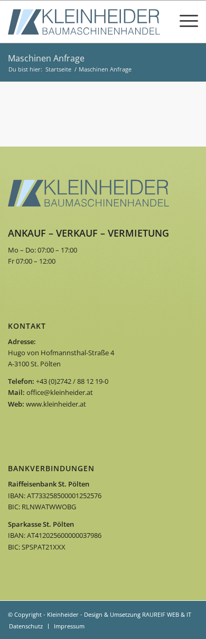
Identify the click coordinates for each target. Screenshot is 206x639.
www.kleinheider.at (56, 404)
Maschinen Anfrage (46, 58)
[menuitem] (26, 626)
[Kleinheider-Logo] (84, 22)
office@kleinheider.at (59, 392)
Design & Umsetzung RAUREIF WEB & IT (137, 614)
